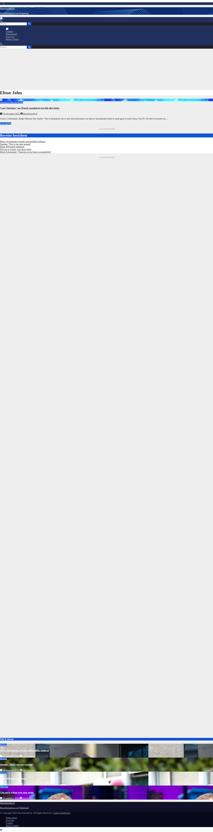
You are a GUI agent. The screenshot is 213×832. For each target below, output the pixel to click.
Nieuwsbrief (11, 34)
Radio (20, 102)
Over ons (10, 36)
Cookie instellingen (61, 813)
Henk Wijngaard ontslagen (12, 147)
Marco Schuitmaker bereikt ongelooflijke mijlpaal (22, 141)
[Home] (1, 18)
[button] (1, 21)
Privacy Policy (12, 39)
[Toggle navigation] (4, 19)
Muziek (14, 102)
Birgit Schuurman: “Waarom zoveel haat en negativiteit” (25, 152)
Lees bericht (5, 123)
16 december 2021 (11, 114)
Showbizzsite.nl (7, 8)
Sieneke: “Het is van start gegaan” (15, 144)
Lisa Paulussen (29, 756)
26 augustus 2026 (11, 756)
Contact (9, 31)
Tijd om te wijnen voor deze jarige (15, 149)
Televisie (4, 787)
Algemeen (5, 102)
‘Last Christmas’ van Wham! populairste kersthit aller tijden (29, 108)
